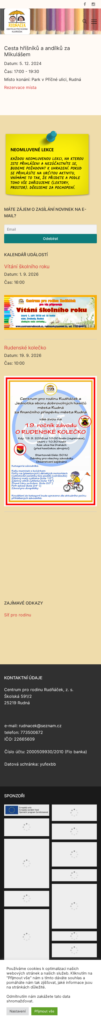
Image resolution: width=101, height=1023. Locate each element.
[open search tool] (84, 21)
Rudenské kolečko (25, 348)
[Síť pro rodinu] (50, 631)
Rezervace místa (20, 87)
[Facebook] (84, 4)
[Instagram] (93, 4)
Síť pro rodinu (17, 614)
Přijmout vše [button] (44, 1011)
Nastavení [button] (18, 1011)
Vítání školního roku (26, 266)
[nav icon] (94, 21)
